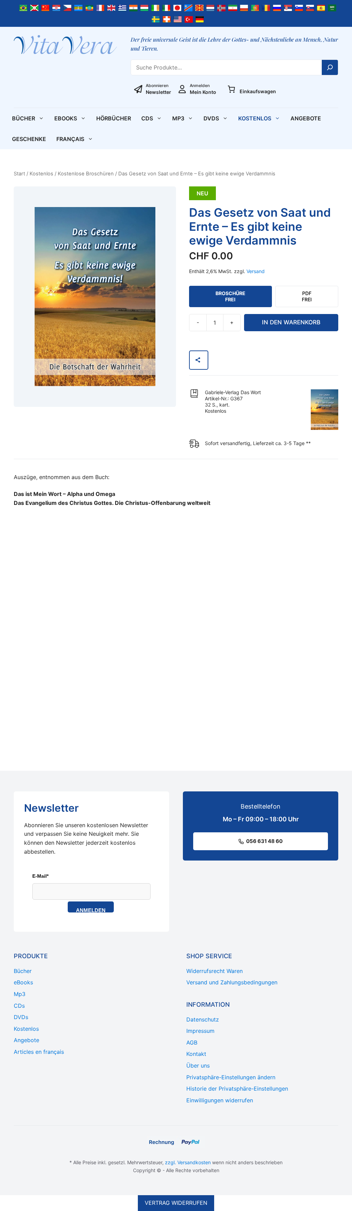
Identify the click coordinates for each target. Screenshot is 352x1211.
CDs (147, 118)
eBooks (65, 118)
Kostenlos (254, 118)
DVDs (211, 118)
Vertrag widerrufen (176, 1202)
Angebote (305, 118)
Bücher (23, 118)
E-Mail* (40, 876)
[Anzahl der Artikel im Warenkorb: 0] (231, 89)
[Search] (330, 67)
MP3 (178, 118)
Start (19, 174)
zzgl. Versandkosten (188, 1162)
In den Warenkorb (291, 322)
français (70, 139)
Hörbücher (113, 118)
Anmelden (91, 909)
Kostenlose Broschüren (86, 174)
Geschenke (29, 139)
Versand (255, 271)
